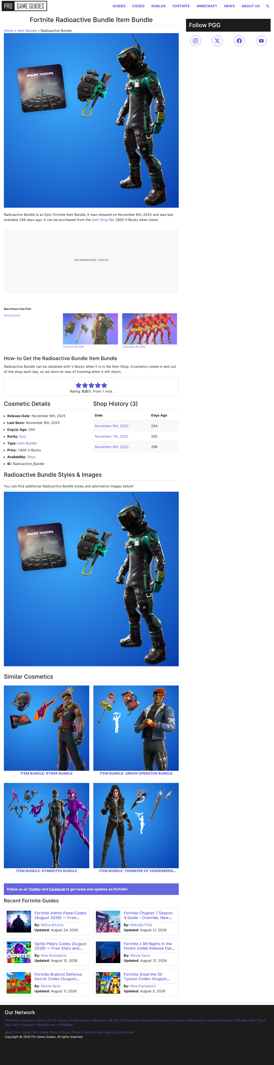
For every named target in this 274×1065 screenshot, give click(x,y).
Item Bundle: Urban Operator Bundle (136, 773)
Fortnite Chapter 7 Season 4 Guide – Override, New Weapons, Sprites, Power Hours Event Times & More (148, 920)
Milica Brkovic (52, 925)
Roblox (158, 6)
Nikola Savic (140, 955)
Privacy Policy (71, 1032)
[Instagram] (195, 40)
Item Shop (100, 220)
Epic (22, 436)
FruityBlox (28, 1025)
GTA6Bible (65, 1025)
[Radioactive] (33, 315)
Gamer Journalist (172, 1020)
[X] (217, 40)
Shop (31, 457)
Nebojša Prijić (141, 925)
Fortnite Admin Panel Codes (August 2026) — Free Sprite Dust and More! (60, 917)
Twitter (35, 889)
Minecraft (207, 6)
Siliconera (99, 1020)
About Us (250, 6)
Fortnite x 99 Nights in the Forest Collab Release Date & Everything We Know (149, 948)
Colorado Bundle (133, 346)
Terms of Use (93, 1032)
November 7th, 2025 (111, 436)
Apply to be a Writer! (119, 1032)
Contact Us (28, 1032)
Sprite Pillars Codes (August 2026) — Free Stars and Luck (60, 948)
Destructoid (149, 1020)
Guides (119, 6)
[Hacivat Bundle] (90, 328)
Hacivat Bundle (73, 346)
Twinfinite (11, 1020)
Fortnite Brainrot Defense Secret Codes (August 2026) (58, 979)
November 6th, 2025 (112, 447)
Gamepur (27, 1020)
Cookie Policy (48, 1032)
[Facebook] (239, 40)
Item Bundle (27, 30)
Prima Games (80, 1020)
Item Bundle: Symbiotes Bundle (46, 871)
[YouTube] (261, 40)
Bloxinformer (46, 1025)
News (229, 6)
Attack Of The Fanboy (52, 1020)
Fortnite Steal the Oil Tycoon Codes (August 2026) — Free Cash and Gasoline (146, 981)
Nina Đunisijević (54, 955)
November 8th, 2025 (112, 426)
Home (8, 30)
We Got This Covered (123, 1020)
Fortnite (181, 6)
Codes (138, 6)
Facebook (57, 889)
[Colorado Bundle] (149, 328)
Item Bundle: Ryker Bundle (47, 773)
